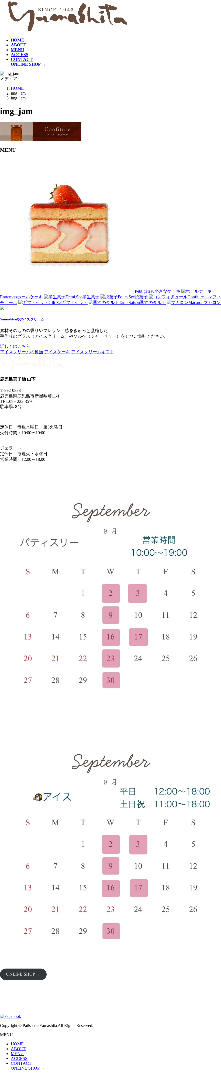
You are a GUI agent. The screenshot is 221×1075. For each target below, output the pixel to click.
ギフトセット (68, 302)
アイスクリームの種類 (21, 352)
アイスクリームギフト (92, 352)
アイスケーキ (57, 352)
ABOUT (18, 1048)
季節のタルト (142, 302)
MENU (17, 1053)
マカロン (204, 302)
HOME (17, 1044)
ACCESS (19, 1058)
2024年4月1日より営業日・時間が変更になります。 (49, 416)
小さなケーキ (157, 291)
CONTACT (21, 1063)
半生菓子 (82, 297)
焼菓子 (133, 297)
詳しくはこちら (15, 346)
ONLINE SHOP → (23, 974)
